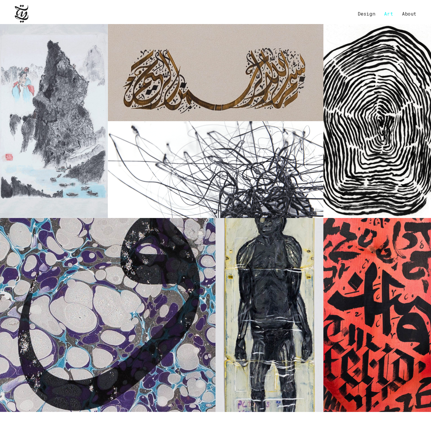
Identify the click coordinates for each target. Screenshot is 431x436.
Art (388, 14)
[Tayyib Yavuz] (22, 13)
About (409, 14)
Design (366, 14)
